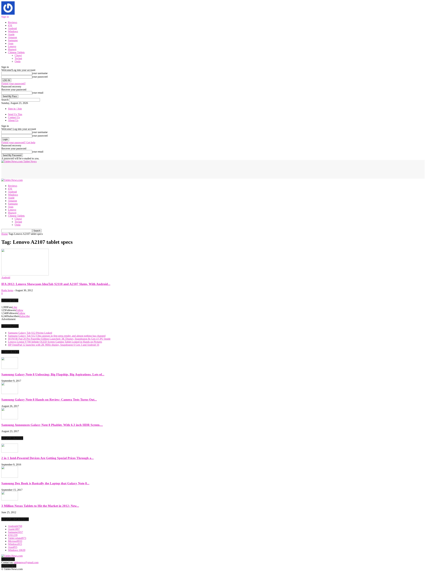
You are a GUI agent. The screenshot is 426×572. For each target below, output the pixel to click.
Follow (19, 310)
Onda (17, 61)
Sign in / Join (15, 108)
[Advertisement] (61, 170)
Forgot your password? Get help (18, 142)
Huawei (12, 49)
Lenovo (12, 46)
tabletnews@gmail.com (26, 562)
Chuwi (18, 55)
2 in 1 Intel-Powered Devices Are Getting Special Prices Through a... (47, 458)
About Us (13, 120)
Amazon (12, 37)
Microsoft (15, 541)
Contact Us (14, 117)
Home (4, 233)
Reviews (12, 22)
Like (14, 307)
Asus (10, 43)
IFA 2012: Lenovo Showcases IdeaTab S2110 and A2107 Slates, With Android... (55, 284)
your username (40, 73)
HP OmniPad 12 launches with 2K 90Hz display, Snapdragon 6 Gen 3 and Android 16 (53, 344)
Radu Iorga (7, 290)
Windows (13, 31)
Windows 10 (16, 550)
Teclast (18, 58)
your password (40, 76)
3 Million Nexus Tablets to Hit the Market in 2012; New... (40, 506)
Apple (11, 34)
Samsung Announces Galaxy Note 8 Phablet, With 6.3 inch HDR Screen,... (52, 425)
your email (37, 92)
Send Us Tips (15, 114)
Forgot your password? (13, 83)
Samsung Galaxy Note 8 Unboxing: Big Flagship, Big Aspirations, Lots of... (52, 374)
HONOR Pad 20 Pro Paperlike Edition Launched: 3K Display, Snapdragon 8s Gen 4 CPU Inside (59, 338)
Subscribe (24, 316)
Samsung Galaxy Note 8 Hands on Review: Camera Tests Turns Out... (49, 399)
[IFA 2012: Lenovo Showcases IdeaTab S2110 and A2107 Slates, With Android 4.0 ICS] (25, 274)
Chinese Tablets (16, 52)
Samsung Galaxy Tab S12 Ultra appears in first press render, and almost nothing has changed (57, 335)
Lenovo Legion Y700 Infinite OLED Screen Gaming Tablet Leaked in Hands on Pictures (55, 341)
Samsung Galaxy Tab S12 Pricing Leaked (30, 332)
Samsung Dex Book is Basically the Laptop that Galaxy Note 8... (45, 483)
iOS (10, 25)
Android (12, 28)
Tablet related (17, 538)
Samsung (13, 40)
